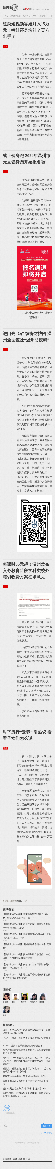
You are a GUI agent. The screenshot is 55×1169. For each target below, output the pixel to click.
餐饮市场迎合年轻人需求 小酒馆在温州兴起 (24, 1076)
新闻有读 (43, 16)
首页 (6, 16)
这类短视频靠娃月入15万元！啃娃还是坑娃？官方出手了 (26, 30)
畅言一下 (46, 1126)
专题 (35, 16)
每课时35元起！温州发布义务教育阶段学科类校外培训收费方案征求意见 (26, 570)
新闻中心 (26, 16)
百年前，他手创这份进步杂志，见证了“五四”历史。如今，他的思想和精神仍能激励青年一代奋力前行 (26, 1061)
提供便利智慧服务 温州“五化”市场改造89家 (24, 1088)
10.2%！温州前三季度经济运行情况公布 (22, 1045)
